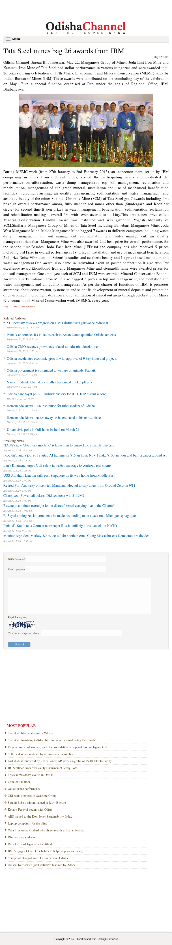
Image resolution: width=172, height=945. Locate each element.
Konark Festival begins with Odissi (30, 809)
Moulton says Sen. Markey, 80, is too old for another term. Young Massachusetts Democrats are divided (76, 535)
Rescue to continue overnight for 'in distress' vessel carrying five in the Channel (58, 505)
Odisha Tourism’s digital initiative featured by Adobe (41, 865)
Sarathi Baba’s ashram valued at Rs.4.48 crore (37, 802)
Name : (16, 558)
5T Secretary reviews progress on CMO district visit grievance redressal (57, 322)
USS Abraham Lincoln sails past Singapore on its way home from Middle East (58, 475)
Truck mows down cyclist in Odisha (30, 775)
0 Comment (28, 306)
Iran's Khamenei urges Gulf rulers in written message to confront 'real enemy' (57, 465)
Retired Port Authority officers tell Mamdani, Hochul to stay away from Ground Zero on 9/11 (69, 485)
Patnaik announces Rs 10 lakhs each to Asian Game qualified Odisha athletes (61, 334)
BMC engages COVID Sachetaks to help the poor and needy (46, 851)
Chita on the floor (19, 782)
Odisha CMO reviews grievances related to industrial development (53, 346)
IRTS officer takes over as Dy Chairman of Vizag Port (42, 768)
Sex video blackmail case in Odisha (30, 733)
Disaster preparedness (21, 837)
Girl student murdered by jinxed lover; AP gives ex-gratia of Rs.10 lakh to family (60, 761)
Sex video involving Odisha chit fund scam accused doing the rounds (51, 740)
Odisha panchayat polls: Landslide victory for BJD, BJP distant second (57, 393)
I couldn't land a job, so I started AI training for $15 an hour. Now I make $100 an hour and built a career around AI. (85, 455)
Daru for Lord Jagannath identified (30, 844)
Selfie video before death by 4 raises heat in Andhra (40, 754)
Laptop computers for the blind (27, 823)
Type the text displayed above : (24, 633)
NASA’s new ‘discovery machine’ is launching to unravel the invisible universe (58, 445)
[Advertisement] (86, 10)
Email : (16, 569)
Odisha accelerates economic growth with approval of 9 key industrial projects (62, 358)
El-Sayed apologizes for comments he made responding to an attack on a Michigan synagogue (69, 515)
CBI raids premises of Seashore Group (32, 795)
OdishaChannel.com (85, 939)
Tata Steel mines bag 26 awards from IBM (63, 50)
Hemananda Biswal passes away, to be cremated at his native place (54, 417)
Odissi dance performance (24, 788)
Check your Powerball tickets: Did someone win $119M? (43, 495)
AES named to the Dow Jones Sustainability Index (40, 816)
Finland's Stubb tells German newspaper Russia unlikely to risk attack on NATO (60, 525)
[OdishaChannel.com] (86, 34)
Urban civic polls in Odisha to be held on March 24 (43, 429)
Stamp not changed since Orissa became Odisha (38, 858)
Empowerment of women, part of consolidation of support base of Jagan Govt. (58, 747)
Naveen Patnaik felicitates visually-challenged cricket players (49, 382)
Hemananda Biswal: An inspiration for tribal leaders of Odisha (51, 405)
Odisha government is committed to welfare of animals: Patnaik (51, 370)
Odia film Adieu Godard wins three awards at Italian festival (46, 830)
